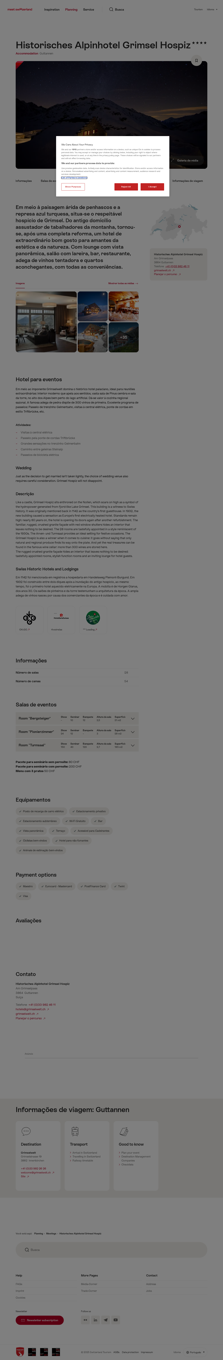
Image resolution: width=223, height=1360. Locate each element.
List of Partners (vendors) (74, 178)
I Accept (152, 187)
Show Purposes (73, 187)
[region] (112, 166)
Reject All (126, 187)
